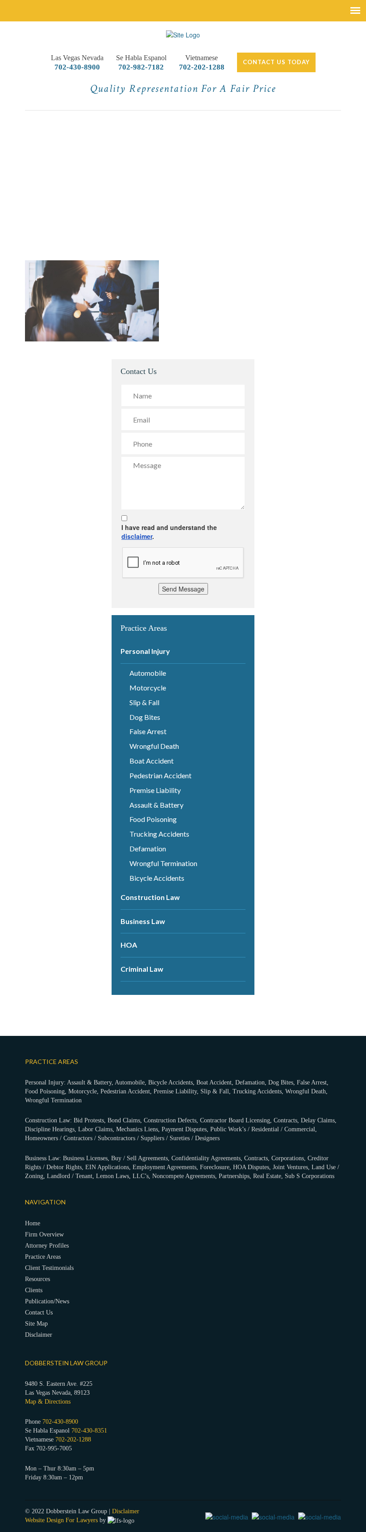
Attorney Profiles (47, 1245)
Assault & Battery (156, 805)
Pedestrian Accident (160, 775)
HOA (129, 945)
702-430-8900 (77, 67)
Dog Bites (144, 717)
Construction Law (150, 897)
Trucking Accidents (159, 834)
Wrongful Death (154, 746)
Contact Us (39, 1312)
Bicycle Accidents (156, 878)
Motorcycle (147, 687)
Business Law (143, 921)
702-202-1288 (202, 67)
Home (32, 1223)
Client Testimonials (49, 1268)
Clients (33, 1290)
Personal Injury (145, 651)
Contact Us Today (276, 62)
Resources (37, 1279)
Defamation (147, 848)
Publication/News (47, 1301)
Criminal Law (142, 969)
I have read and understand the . (169, 532)
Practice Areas (43, 1256)
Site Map (36, 1323)
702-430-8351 (89, 1430)
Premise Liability (155, 790)
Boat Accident (151, 760)
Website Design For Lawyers (61, 1520)
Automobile (147, 673)
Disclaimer (38, 1334)
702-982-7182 (141, 67)
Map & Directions (48, 1401)
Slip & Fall (144, 702)
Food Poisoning (153, 819)
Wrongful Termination (163, 863)
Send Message (183, 588)
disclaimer (136, 536)
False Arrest (147, 731)
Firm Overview (44, 1234)
